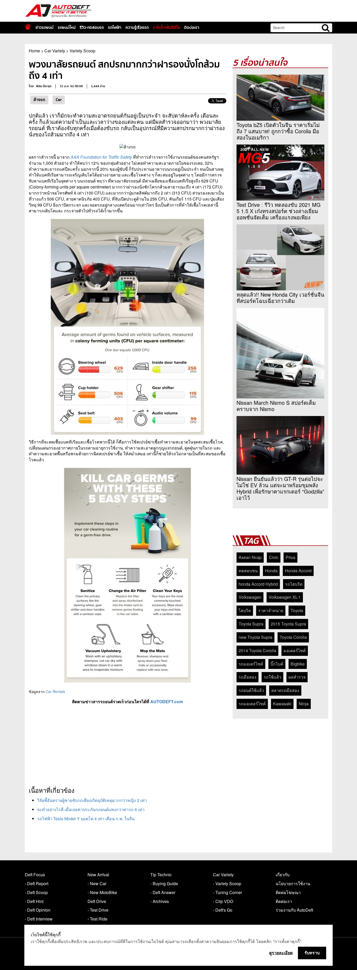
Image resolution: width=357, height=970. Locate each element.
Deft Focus (35, 875)
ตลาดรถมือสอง (285, 690)
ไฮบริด (245, 610)
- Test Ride (97, 919)
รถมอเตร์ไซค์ (251, 664)
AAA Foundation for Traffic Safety (101, 157)
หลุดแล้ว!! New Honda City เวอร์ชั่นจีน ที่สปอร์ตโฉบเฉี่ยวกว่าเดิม (280, 297)
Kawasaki (282, 704)
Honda (271, 571)
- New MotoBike (102, 892)
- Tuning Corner (227, 892)
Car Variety (54, 51)
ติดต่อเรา (191, 27)
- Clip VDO (223, 901)
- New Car (97, 883)
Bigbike (298, 664)
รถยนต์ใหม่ (67, 27)
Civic (273, 557)
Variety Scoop (82, 51)
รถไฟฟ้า (114, 27)
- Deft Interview (39, 919)
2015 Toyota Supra (288, 624)
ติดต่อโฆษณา (288, 892)
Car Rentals (55, 691)
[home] (28, 27)
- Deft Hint (34, 901)
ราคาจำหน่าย (270, 610)
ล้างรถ (39, 99)
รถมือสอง (247, 677)
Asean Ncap (250, 557)
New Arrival (98, 875)
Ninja (304, 704)
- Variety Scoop (227, 883)
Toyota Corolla (293, 637)
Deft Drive (97, 901)
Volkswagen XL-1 (285, 597)
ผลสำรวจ (297, 677)
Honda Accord (298, 571)
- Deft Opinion (37, 910)
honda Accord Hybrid (258, 584)
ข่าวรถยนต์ (45, 27)
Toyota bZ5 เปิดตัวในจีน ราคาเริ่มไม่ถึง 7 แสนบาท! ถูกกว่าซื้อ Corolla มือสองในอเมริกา (278, 131)
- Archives (159, 901)
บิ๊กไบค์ (276, 664)
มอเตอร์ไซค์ (295, 650)
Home (34, 51)
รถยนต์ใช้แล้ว (251, 690)
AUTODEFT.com (166, 702)
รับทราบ (312, 952)
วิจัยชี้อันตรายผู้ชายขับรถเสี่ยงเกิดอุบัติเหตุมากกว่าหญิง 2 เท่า (92, 800)
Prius (290, 557)
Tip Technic (161, 875)
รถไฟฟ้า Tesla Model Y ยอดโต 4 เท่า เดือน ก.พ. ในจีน (86, 819)
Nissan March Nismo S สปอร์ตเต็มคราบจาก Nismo (276, 406)
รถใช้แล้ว (272, 677)
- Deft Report (36, 883)
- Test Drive (98, 910)
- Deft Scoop (36, 892)
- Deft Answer (162, 892)
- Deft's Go (222, 910)
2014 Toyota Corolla (257, 650)
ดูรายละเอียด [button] (281, 952)
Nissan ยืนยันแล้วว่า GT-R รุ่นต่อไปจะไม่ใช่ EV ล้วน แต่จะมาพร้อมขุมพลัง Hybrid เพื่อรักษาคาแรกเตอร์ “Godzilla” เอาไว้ (280, 488)
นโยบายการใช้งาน (293, 883)
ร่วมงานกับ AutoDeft (294, 910)
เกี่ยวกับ (283, 875)
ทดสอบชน (248, 571)
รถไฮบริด (293, 584)
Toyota (297, 610)
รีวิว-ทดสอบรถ (92, 27)
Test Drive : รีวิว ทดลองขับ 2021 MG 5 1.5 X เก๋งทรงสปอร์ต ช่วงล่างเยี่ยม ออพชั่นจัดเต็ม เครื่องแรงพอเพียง (279, 211)
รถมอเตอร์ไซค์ (252, 704)
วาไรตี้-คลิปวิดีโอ (166, 27)
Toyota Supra (251, 624)
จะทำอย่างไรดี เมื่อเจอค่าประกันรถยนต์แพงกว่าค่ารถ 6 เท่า (91, 809)
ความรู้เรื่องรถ (137, 27)
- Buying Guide (164, 883)
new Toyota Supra (255, 637)
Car (59, 99)
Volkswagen (250, 597)
